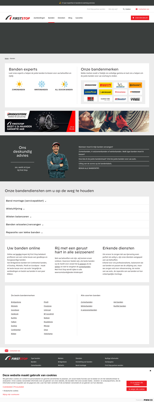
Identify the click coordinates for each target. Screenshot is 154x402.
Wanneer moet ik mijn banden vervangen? (96, 147)
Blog (70, 18)
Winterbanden (86, 306)
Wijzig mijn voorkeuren (11, 394)
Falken (13, 322)
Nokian (47, 318)
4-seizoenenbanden (89, 310)
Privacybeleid (19, 387)
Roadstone (48, 322)
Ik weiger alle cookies (137, 389)
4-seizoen (82, 264)
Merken (60, 358)
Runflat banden (120, 306)
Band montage (81, 365)
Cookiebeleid (7, 387)
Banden (51, 18)
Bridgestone (62, 362)
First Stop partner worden (96, 9)
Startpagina (109, 362)
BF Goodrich (49, 314)
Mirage (46, 326)
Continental (16, 330)
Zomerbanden (86, 302)
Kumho (14, 318)
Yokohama (48, 334)
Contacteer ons (144, 9)
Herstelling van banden (84, 362)
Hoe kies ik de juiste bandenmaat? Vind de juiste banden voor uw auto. (107, 159)
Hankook (14, 314)
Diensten (61, 18)
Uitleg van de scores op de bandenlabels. (95, 163)
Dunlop (14, 326)
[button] (140, 18)
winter (57, 267)
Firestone (48, 306)
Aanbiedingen (39, 18)
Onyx (46, 330)
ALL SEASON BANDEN (64, 89)
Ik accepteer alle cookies (137, 383)
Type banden (35, 358)
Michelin (61, 365)
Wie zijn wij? (113, 9)
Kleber (13, 334)
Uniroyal (47, 310)
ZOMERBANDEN (18, 89)
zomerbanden (84, 267)
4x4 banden (118, 302)
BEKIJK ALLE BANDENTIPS (89, 168)
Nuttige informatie (111, 358)
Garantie (79, 18)
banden (19, 254)
